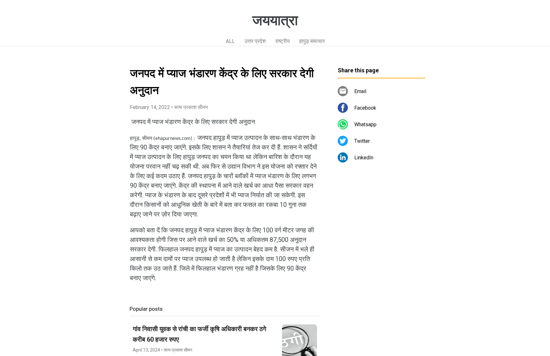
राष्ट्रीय (282, 41)
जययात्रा (275, 20)
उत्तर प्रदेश (255, 41)
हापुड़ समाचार (312, 41)
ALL (230, 41)
